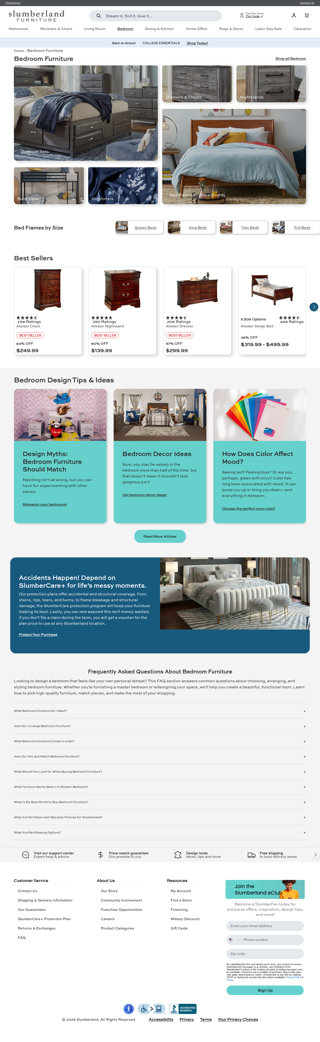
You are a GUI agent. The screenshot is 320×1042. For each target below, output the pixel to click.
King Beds (198, 227)
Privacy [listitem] (187, 1019)
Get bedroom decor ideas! (144, 495)
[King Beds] (174, 227)
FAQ (22, 937)
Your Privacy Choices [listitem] (238, 1019)
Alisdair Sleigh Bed (257, 325)
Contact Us (27, 890)
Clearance (302, 28)
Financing (179, 909)
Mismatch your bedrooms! (45, 504)
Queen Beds (146, 227)
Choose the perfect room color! (248, 508)
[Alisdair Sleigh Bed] (272, 290)
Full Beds (302, 227)
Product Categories (117, 928)
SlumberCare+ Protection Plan (44, 918)
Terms (230, 980)
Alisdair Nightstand (107, 325)
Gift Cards (179, 928)
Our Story (109, 890)
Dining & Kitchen (159, 28)
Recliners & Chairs (56, 28)
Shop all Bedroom (290, 58)
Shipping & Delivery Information (45, 900)
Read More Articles (160, 536)
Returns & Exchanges (37, 928)
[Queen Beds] (122, 227)
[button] (307, 15)
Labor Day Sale (268, 28)
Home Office (196, 28)
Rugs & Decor (231, 28)
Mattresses (18, 28)
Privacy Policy (293, 977)
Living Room (94, 28)
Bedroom (125, 28)
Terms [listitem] (206, 1019)
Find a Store (181, 900)
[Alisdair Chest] (47, 290)
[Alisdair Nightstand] (122, 290)
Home (19, 50)
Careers (108, 918)
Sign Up (265, 990)
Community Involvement (121, 900)
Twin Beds (250, 227)
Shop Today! (197, 42)
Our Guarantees (32, 909)
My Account (181, 890)
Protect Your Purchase (38, 634)
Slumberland (87, 1019)
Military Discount (185, 918)
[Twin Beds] (226, 227)
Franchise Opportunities (121, 909)
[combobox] (156, 16)
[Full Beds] (278, 227)
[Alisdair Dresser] (197, 290)
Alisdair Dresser (179, 325)
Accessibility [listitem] (161, 1019)
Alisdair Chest (28, 325)
